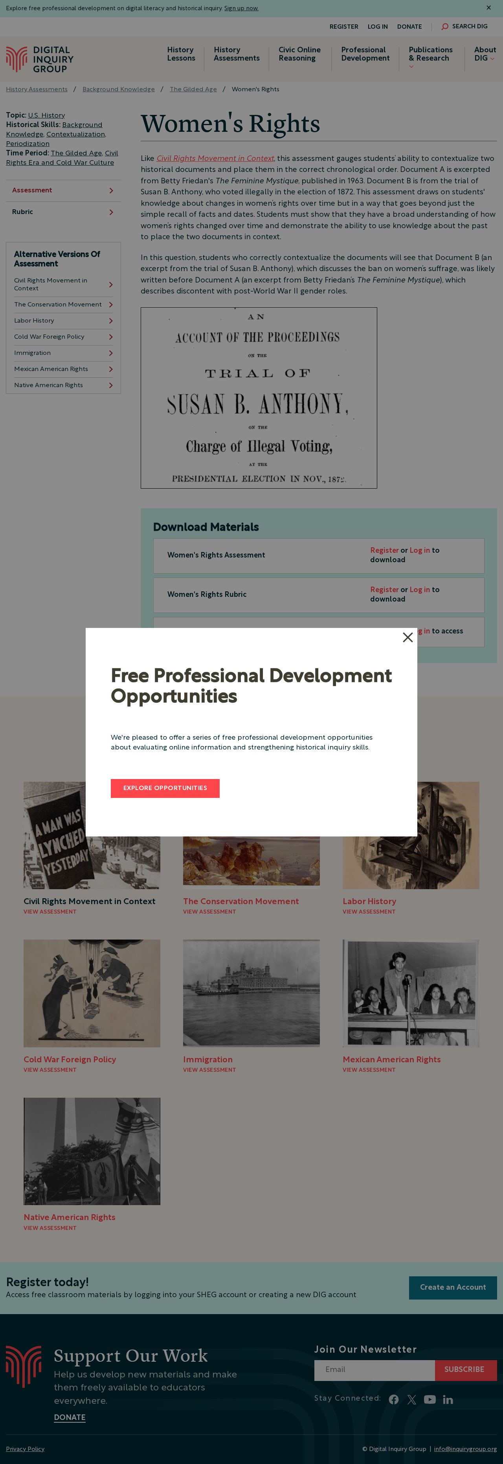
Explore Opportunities (165, 788)
